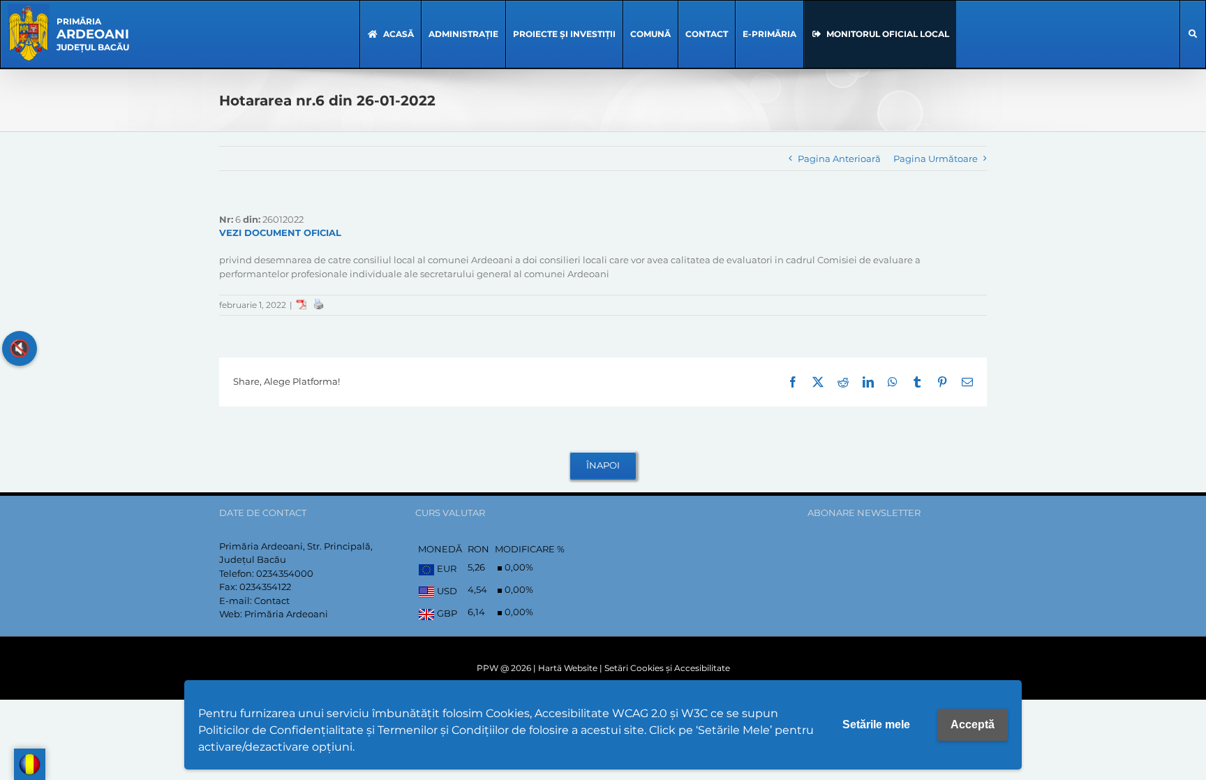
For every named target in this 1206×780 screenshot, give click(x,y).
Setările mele (876, 724)
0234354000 (284, 573)
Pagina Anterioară (839, 158)
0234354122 (265, 586)
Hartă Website (567, 668)
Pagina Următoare (935, 158)
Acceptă (973, 724)
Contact (272, 600)
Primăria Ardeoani (286, 613)
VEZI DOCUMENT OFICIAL (280, 232)
